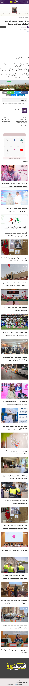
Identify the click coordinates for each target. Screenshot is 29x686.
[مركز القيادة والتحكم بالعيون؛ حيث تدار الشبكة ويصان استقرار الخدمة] (14, 440)
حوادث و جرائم (3, 27)
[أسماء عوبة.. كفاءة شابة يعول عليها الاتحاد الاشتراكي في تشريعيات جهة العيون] (14, 197)
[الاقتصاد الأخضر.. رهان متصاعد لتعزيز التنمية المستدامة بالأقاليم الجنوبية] (14, 490)
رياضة (26, 315)
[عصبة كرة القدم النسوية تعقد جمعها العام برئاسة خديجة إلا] (14, 539)
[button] (24, 92)
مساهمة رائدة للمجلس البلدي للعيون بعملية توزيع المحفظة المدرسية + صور (21, 121)
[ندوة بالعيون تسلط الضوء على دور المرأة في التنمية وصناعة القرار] (14, 639)
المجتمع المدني (24, 533)
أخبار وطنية (25, 384)
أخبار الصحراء (25, 166)
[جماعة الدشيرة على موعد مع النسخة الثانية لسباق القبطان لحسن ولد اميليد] (14, 297)
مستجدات (25, 558)
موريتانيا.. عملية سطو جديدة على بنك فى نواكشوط (6, 121)
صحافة (26, 459)
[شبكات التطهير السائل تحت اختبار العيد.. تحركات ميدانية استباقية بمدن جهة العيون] (14, 614)
